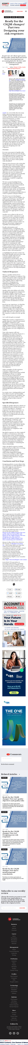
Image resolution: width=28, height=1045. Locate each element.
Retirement (14, 941)
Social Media (14, 991)
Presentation (14, 938)
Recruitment (14, 939)
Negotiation (14, 989)
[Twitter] (10, 1033)
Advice (14, 936)
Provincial (14, 930)
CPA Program (14, 999)
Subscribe (20, 11)
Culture (14, 949)
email (10, 596)
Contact (14, 1014)
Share (18, 589)
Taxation (14, 968)
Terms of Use (14, 1020)
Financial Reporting (14, 951)
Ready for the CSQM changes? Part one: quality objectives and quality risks (13, 533)
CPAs (14, 980)
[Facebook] (17, 1033)
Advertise (14, 1012)
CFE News (14, 1001)
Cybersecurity (14, 987)
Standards (20, 17)
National (14, 17)
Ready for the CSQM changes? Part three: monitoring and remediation (12, 539)
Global (14, 926)
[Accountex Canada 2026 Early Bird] (14, 4)
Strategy (14, 955)
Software (14, 993)
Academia (14, 961)
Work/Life (14, 943)
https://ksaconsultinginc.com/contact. (17, 90)
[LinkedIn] (14, 1033)
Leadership (14, 953)
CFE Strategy (14, 1003)
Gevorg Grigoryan (14, 1006)
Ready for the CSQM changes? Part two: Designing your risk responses (13, 536)
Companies (14, 978)
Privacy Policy (14, 1016)
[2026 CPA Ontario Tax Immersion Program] (14, 674)
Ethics (14, 963)
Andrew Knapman (14, 1004)
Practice (7, 17)
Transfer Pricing (14, 970)
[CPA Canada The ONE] (14, 723)
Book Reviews (14, 976)
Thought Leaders (14, 981)
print (19, 596)
